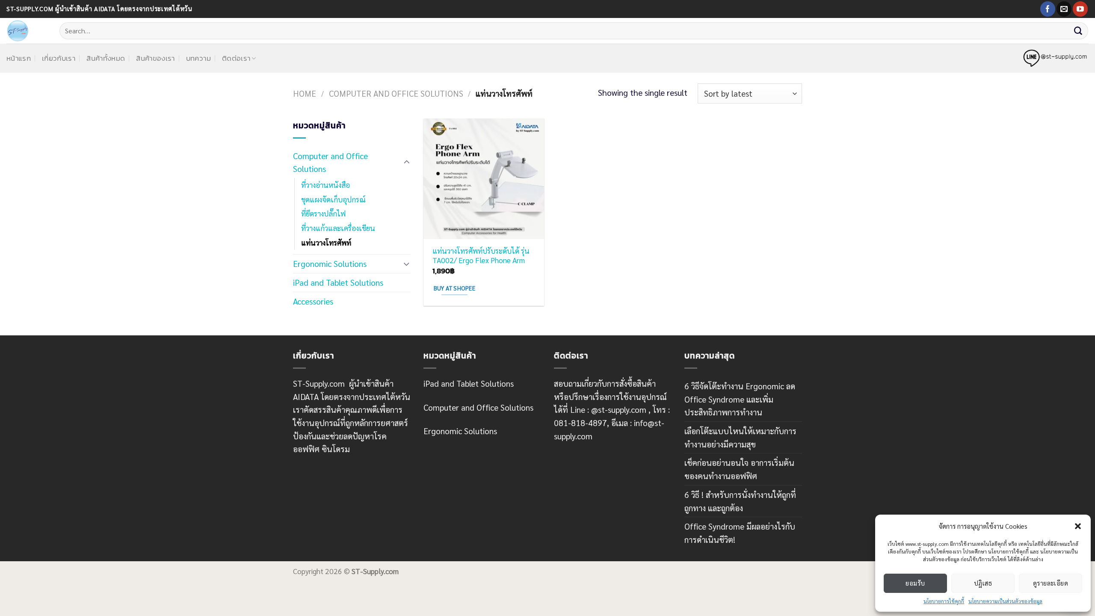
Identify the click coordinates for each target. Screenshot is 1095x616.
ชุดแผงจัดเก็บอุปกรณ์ (333, 199)
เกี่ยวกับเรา (58, 58)
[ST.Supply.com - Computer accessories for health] (26, 31)
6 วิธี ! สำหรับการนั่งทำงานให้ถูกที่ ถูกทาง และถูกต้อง (740, 501)
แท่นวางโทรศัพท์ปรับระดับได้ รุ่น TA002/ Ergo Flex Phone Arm (481, 255)
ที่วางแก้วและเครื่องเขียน (338, 228)
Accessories (313, 301)
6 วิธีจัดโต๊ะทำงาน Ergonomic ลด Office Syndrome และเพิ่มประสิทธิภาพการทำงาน (739, 398)
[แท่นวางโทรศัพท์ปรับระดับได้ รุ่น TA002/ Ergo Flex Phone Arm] (483, 178)
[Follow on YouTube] (1080, 9)
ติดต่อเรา (236, 58)
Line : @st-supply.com (608, 409)
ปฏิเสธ (983, 583)
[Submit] (1078, 30)
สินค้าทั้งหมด (105, 58)
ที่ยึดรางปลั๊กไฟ (323, 213)
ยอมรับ (915, 583)
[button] (1078, 526)
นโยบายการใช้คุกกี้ (943, 601)
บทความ (198, 58)
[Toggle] (406, 162)
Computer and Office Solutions (396, 93)
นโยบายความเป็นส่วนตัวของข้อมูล (1005, 601)
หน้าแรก (18, 58)
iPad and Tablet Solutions (338, 282)
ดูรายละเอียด (1050, 583)
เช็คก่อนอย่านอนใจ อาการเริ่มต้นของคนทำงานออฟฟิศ (739, 469)
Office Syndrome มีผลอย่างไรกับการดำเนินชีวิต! (739, 533)
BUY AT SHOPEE (454, 288)
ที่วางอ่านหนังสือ (325, 185)
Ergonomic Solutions (330, 263)
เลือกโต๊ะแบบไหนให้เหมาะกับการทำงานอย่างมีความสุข (740, 437)
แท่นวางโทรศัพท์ (326, 242)
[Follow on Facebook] (1047, 9)
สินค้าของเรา (155, 58)
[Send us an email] (1064, 9)
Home (304, 93)
